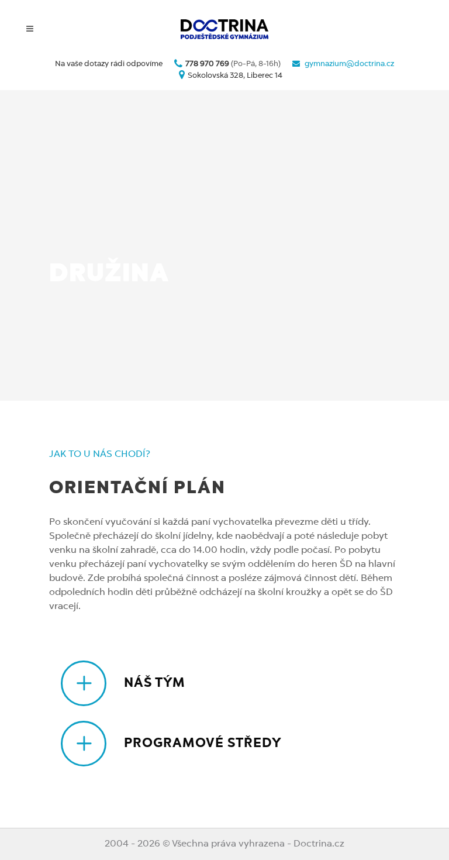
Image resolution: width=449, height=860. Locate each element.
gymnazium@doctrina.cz (349, 64)
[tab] (230, 683)
